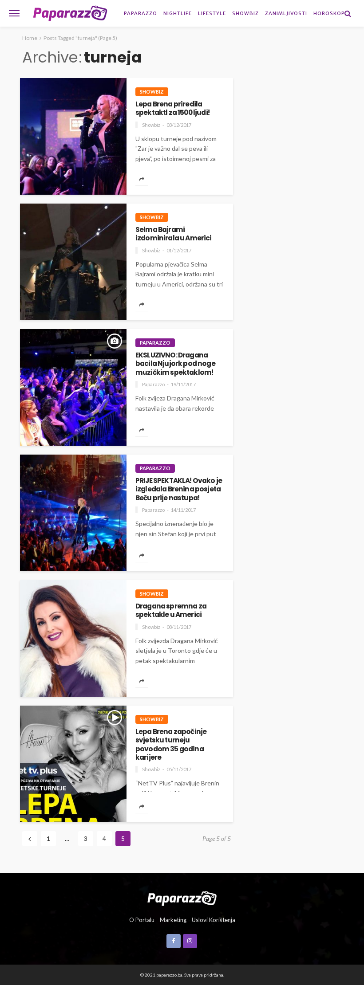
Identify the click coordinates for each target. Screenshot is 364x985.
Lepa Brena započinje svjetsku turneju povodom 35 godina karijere (170, 744)
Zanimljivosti (286, 13)
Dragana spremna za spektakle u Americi (170, 610)
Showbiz (245, 13)
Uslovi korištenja (213, 919)
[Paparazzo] (182, 898)
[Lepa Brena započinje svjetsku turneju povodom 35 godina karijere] (73, 764)
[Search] (347, 13)
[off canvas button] (14, 13)
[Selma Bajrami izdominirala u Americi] (73, 262)
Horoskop (329, 13)
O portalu (141, 919)
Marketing (173, 919)
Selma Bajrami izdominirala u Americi (173, 234)
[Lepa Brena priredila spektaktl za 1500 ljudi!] (73, 136)
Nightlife (177, 13)
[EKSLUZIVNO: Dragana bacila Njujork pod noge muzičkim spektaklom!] (73, 387)
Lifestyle (212, 13)
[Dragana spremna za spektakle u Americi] (73, 638)
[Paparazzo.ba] (70, 13)
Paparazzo (140, 13)
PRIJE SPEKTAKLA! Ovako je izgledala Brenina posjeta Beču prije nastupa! (178, 489)
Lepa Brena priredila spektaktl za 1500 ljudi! (172, 108)
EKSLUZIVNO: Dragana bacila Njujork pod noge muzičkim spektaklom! (175, 364)
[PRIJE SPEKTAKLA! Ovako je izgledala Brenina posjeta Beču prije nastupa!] (73, 513)
